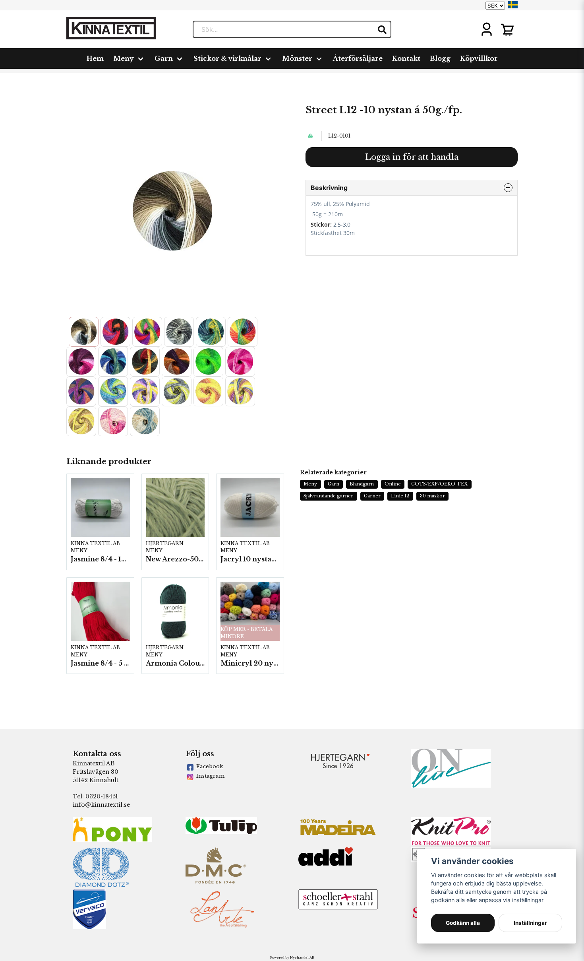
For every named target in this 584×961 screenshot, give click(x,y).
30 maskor (432, 496)
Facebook (209, 766)
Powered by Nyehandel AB (292, 957)
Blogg (440, 58)
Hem (95, 58)
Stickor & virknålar (227, 58)
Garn (164, 58)
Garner (372, 496)
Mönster (297, 58)
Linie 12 (400, 496)
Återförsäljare (358, 58)
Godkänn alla (463, 923)
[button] (513, 5)
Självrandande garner (328, 496)
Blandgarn (362, 484)
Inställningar (530, 923)
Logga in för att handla (411, 157)
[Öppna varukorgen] (507, 29)
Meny (123, 58)
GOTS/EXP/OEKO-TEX (439, 484)
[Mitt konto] (486, 29)
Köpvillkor (479, 58)
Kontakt (406, 58)
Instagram (210, 776)
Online (393, 484)
